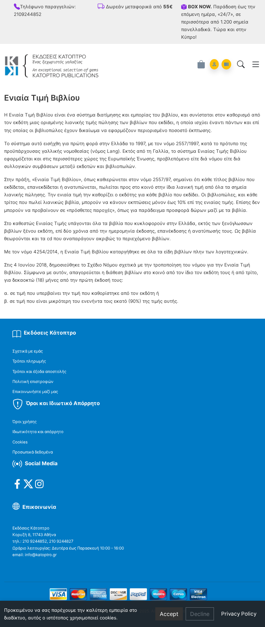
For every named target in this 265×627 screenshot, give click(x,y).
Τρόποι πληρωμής (29, 361)
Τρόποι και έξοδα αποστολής (39, 371)
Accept (169, 613)
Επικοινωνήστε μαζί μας (35, 391)
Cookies (20, 442)
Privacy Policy (238, 613)
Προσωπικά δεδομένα (32, 452)
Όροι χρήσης (24, 421)
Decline (199, 613)
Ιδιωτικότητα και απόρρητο (37, 431)
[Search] (241, 64)
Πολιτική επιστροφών (32, 381)
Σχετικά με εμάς (27, 351)
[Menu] (256, 64)
